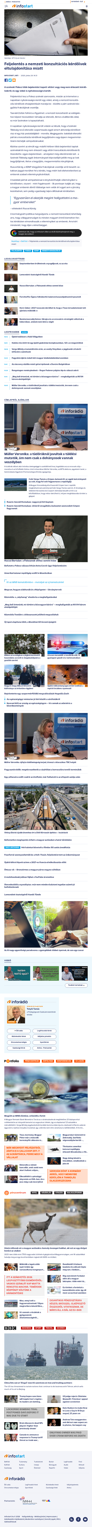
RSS (58, 1519)
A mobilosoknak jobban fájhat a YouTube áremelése (29, 877)
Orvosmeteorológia (11, 1488)
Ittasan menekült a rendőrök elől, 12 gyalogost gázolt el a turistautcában (63, 656)
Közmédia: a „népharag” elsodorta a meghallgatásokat (30, 597)
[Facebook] (78, 1519)
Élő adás (19, 1031)
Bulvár (51, 1462)
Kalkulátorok (74, 1193)
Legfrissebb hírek (31, 1485)
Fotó (80, 1462)
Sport (38, 1328)
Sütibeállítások (10, 1522)
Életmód (37, 1468)
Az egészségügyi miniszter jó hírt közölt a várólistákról (33, 699)
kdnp (36, 251)
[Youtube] (85, 1519)
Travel (49, 1328)
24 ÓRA (24, 332)
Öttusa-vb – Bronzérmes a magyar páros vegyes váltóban (32, 870)
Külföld (7, 1465)
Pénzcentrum (32, 1061)
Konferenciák (64, 1061)
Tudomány (23, 1462)
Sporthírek (29, 1488)
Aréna (69, 1488)
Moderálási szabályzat (34, 1519)
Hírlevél (81, 1465)
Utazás (59, 1193)
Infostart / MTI (11, 76)
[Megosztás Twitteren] (10, 80)
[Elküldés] (14, 80)
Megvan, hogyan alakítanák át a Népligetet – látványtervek (33, 590)
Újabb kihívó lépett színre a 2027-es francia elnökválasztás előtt (35, 862)
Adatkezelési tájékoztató (14, 1519)
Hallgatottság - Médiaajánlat (33, 1517)
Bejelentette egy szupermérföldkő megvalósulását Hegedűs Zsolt (36, 694)
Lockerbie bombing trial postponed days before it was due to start (22, 1412)
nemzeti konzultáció (51, 251)
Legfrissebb (68, 1462)
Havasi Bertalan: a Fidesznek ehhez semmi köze (30, 561)
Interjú (36, 1465)
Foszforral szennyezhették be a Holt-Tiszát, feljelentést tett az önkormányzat (42, 855)
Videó (66, 1468)
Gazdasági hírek (52, 1488)
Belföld (24, 241)
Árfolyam (48, 1061)
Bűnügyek (52, 1465)
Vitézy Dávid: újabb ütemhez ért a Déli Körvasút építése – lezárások (36, 833)
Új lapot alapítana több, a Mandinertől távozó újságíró (30, 622)
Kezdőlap (15, 241)
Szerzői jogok (50, 1519)
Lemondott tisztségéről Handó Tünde (22, 895)
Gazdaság (8, 1468)
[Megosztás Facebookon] (6, 80)
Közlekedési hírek (52, 1485)
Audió (66, 1465)
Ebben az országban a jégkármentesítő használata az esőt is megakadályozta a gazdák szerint (22, 657)
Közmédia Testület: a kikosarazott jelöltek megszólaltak (31, 615)
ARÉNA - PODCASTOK (13, 2)
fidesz (28, 251)
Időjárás (82, 1468)
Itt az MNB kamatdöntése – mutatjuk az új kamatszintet (35, 582)
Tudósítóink (38, 1462)
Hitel (34, 1193)
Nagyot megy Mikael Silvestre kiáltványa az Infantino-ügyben (18, 687)
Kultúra (22, 1465)
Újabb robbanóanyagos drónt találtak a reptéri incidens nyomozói (65, 687)
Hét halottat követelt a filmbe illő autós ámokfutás (45, 848)
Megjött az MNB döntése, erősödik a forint (24, 1116)
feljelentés (17, 251)
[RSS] (71, 1519)
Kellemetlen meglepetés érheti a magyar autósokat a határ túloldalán (38, 840)
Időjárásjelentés (72, 1485)
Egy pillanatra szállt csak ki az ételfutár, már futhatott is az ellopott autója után (42, 777)
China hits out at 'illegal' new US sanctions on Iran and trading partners (38, 1383)
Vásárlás (46, 1193)
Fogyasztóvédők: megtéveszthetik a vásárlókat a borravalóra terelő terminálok (42, 770)
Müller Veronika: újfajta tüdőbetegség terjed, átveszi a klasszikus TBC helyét (40, 762)
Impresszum (51, 1517)
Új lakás (79, 1061)
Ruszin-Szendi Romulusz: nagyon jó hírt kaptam (30, 502)
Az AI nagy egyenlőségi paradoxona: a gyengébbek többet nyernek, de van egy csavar (44, 950)
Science (61, 1328)
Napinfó (52, 1468)
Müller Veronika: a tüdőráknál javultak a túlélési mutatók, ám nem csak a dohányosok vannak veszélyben (40, 458)
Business (26, 1328)
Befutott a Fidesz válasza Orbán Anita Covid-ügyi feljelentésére (35, 566)
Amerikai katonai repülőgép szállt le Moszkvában (28, 573)
